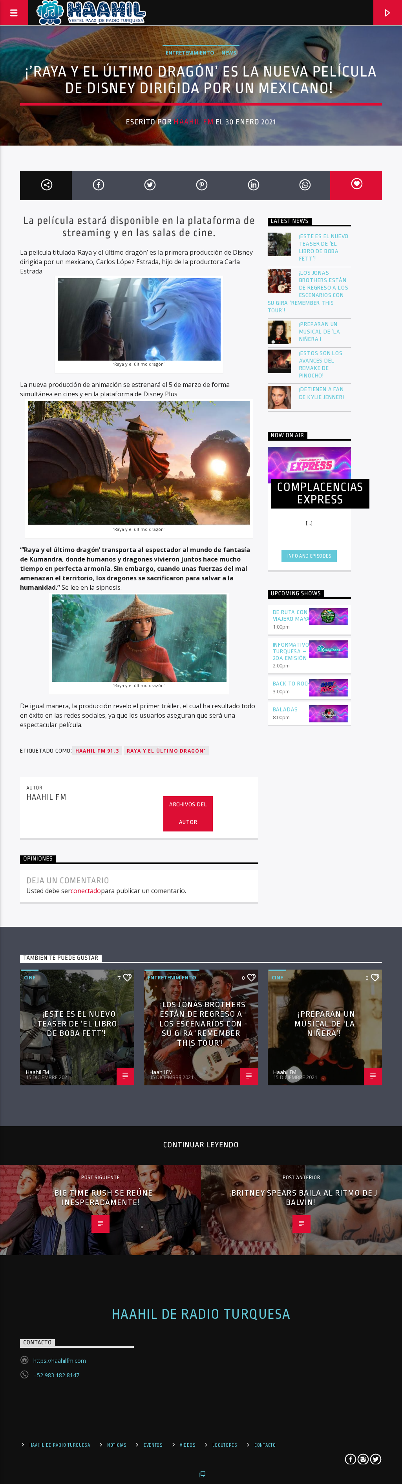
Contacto (265, 1445)
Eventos (153, 1445)
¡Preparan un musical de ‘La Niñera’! (319, 332)
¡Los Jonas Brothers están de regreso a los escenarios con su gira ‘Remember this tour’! (308, 292)
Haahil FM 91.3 (97, 750)
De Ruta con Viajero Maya (292, 615)
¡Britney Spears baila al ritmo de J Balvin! (303, 1197)
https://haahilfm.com (59, 1360)
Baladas (285, 709)
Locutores (224, 1445)
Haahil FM (193, 122)
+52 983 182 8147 (56, 1375)
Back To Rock (292, 683)
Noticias (117, 1445)
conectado (86, 890)
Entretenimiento (190, 52)
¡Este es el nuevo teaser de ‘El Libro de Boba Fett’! (324, 248)
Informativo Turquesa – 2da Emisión (291, 652)
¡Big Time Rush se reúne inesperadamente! (102, 1197)
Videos (188, 1445)
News (228, 52)
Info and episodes (309, 556)
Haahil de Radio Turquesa (201, 1314)
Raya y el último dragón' (166, 750)
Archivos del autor (188, 813)
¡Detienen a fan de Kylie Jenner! (321, 393)
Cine (29, 977)
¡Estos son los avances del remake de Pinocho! (321, 364)
